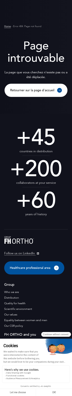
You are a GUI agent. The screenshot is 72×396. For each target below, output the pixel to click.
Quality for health (15, 303)
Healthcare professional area (30, 268)
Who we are (11, 292)
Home (7, 26)
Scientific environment (18, 309)
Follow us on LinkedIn (20, 253)
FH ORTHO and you (20, 334)
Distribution (11, 298)
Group (9, 284)
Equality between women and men (25, 320)
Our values (10, 315)
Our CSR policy (13, 326)
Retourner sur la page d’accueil (32, 90)
